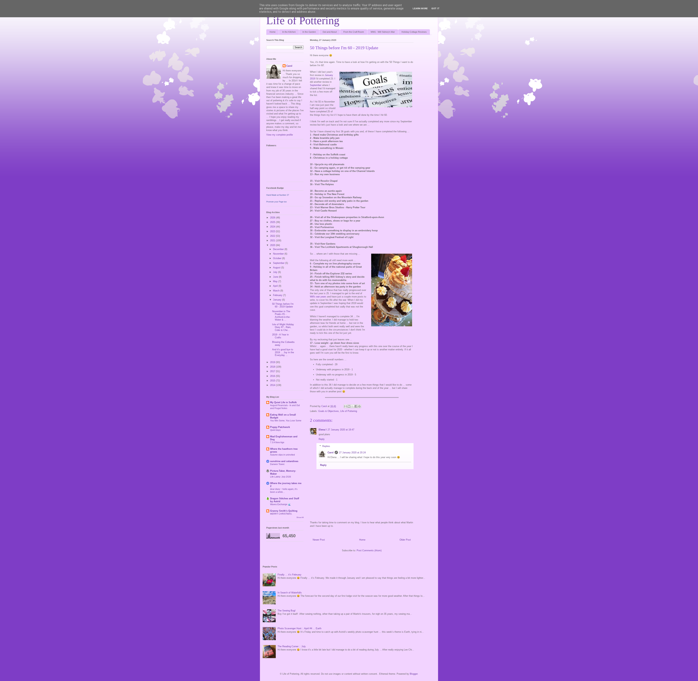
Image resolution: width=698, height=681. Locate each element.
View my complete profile (279, 134)
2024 (273, 226)
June (276, 276)
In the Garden (309, 32)
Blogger (414, 673)
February (278, 295)
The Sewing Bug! (287, 610)
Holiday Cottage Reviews (414, 32)
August (277, 267)
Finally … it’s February (289, 574)
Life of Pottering (302, 21)
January (277, 299)
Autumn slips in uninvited (282, 455)
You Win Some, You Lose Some (285, 420)
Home (273, 32)
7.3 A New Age (277, 442)
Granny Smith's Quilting (283, 510)
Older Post (405, 539)
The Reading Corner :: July (292, 646)
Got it (435, 8)
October (277, 258)
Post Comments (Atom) (369, 550)
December (278, 249)
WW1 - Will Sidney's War (383, 32)
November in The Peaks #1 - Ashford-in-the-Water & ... (281, 315)
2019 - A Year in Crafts (280, 336)
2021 (273, 240)
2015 (273, 380)
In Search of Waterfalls (290, 592)
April (275, 286)
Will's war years (318, 296)
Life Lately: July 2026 (280, 477)
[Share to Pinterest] (359, 406)
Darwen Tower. (277, 464)
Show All (300, 517)
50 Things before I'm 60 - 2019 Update (283, 305)
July (275, 272)
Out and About (330, 32)
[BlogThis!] (349, 406)
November (278, 253)
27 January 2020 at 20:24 (352, 452)
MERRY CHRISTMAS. (281, 514)
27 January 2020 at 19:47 (341, 429)
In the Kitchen (289, 32)
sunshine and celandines (284, 461)
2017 (273, 371)
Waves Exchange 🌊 (280, 504)
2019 (273, 362)
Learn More (420, 8)
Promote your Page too (276, 202)
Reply (322, 439)
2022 (273, 236)
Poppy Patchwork (280, 427)
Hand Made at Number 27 (277, 195)
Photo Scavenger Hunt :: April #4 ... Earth (299, 628)
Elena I (322, 429)
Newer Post (319, 539)
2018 (273, 366)
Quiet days (275, 430)
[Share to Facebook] (356, 406)
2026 (273, 217)
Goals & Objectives (328, 411)
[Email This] (345, 406)
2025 (273, 222)
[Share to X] (352, 406)
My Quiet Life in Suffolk (283, 402)
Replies (326, 446)
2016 (273, 376)
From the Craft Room (353, 32)
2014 (273, 385)
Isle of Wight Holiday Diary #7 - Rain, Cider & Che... (283, 327)
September (315, 85)
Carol (331, 452)
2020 (273, 245)
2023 (273, 231)
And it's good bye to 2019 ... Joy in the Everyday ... (283, 352)
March (276, 290)
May (275, 281)
